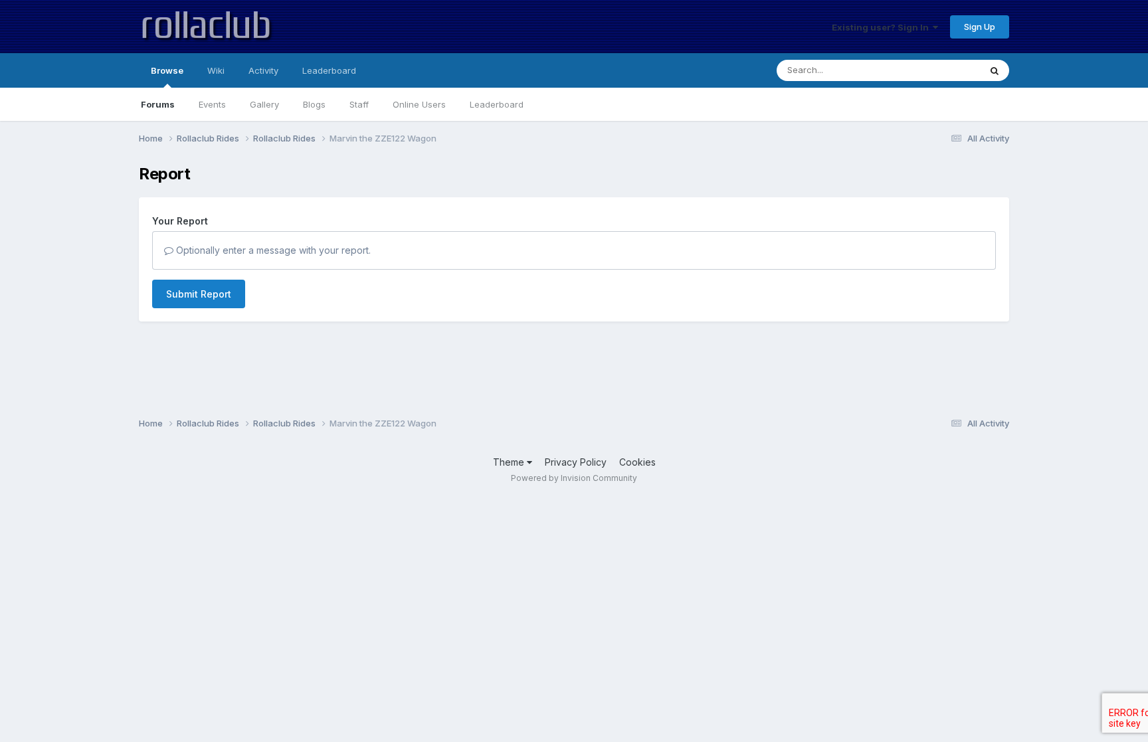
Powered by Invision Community (574, 478)
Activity (263, 70)
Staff (359, 104)
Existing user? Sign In (882, 27)
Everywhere (938, 70)
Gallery (264, 104)
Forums (158, 104)
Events (212, 104)
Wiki (216, 70)
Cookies (637, 462)
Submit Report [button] (198, 294)
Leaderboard (497, 104)
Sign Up (979, 26)
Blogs (314, 104)
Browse (167, 70)
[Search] (994, 70)
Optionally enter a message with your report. (272, 250)
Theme (510, 462)
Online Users (419, 104)
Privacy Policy (576, 462)
